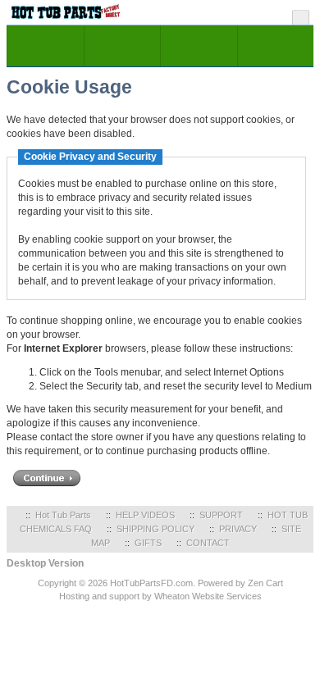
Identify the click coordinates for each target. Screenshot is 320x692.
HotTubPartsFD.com (151, 583)
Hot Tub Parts (63, 515)
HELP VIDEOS (145, 515)
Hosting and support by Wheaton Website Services (160, 596)
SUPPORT (221, 515)
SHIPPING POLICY (155, 529)
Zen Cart (265, 583)
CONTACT (208, 543)
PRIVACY (238, 529)
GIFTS (148, 543)
